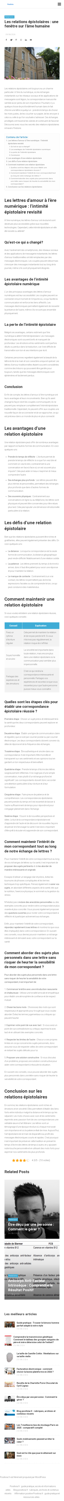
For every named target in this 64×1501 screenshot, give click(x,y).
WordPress (40, 1477)
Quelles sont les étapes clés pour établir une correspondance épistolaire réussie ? (29, 168)
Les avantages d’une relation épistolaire (25, 158)
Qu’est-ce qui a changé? (20, 147)
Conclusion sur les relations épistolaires (25, 187)
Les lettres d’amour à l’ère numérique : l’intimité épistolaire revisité (28, 142)
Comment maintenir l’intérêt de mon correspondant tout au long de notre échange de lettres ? (33, 174)
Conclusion (15, 155)
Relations (9, 17)
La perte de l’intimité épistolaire (23, 152)
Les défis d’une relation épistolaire (22, 161)
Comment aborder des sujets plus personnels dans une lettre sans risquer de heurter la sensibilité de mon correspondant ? (33, 181)
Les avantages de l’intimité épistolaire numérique (30, 149)
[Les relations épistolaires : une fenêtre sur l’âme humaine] (32, 63)
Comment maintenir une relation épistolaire (26, 164)
